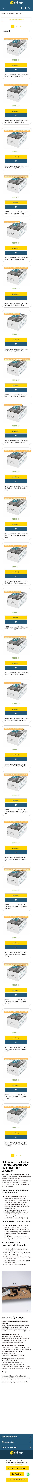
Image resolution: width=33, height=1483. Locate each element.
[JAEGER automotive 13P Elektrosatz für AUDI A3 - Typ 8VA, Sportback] (16, 368)
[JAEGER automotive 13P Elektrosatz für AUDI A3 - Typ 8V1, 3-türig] (16, 185)
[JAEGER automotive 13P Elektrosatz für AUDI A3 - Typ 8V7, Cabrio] (16, 276)
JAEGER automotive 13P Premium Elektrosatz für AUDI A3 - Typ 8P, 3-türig (16, 811)
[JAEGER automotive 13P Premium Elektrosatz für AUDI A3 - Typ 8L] (16, 737)
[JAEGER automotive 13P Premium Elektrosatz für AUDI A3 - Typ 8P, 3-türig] (16, 783)
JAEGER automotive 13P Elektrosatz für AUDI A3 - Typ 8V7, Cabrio (16, 304)
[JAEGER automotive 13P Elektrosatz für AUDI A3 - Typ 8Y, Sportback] (16, 646)
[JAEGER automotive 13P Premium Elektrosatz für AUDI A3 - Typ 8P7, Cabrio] (16, 830)
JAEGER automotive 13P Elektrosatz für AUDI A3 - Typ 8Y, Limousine (16, 582)
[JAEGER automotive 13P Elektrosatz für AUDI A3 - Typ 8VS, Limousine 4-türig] (16, 459)
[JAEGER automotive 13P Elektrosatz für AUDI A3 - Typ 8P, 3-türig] (16, 47)
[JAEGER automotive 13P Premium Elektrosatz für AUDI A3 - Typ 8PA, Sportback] (16, 878)
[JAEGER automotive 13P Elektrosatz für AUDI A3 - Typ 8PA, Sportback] (16, 139)
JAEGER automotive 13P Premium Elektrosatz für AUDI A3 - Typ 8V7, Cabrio (16, 1049)
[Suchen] (21, 8)
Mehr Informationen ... (16, 1464)
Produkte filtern (17, 19)
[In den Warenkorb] (16, 70)
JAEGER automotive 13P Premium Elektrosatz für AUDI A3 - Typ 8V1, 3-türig (16, 954)
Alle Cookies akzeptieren (17, 1480)
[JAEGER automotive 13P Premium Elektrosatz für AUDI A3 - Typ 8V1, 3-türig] (16, 925)
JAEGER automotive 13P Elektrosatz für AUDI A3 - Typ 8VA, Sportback (16, 396)
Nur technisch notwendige (17, 1468)
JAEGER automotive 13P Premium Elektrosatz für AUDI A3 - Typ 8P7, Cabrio (16, 859)
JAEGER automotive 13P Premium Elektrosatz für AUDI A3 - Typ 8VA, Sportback (16, 1144)
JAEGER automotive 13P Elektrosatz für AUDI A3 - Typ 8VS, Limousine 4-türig (16, 488)
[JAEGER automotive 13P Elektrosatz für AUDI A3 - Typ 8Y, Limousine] (16, 554)
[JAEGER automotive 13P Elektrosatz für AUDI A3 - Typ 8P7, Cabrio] (16, 93)
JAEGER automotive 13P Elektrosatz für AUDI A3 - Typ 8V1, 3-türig (16, 213)
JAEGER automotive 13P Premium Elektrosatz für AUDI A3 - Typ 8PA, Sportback (16, 906)
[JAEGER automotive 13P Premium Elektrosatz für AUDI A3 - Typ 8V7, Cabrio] (16, 1020)
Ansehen (15, 65)
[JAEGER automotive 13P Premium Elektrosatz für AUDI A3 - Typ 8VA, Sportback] (16, 1115)
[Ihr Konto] (25, 8)
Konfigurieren (17, 1474)
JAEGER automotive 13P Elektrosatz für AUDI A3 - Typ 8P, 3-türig (16, 75)
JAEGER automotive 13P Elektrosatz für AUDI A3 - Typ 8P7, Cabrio (16, 121)
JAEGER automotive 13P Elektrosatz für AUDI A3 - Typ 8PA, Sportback (16, 167)
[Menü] (4, 8)
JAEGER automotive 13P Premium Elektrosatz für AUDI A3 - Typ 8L (16, 765)
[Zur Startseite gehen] (16, 2)
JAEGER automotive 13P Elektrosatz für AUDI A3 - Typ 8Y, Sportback (16, 673)
